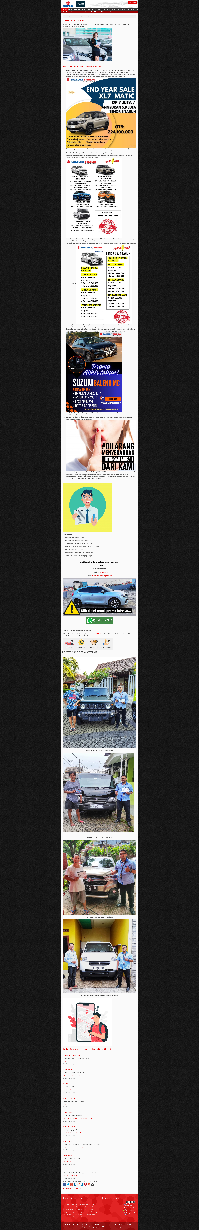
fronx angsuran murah (80, 1202)
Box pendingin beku (73, 1201)
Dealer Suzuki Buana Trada (73, 1225)
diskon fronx (66, 1202)
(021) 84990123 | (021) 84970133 (72, 1104)
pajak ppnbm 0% (71, 1212)
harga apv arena (73, 1206)
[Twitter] (68, 1185)
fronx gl (65, 1204)
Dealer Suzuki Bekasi (74, 20)
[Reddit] (78, 1185)
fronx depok (94, 1202)
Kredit (77, 11)
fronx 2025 (72, 1202)
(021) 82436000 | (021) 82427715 (72, 1132)
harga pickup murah (82, 1209)
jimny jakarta (74, 1211)
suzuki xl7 (72, 1217)
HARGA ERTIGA (89, 1206)
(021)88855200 (67, 1089)
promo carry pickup (86, 1212)
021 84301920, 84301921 (70, 1175)
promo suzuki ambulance (85, 1214)
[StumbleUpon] (89, 1185)
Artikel (111, 11)
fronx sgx (88, 1204)
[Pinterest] (85, 1185)
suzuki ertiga (86, 1216)
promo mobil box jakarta (68, 1214)
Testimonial (104, 11)
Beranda (65, 11)
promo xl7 (94, 1214)
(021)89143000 (67, 1161)
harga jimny (69, 1207)
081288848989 (103, 572)
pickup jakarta (78, 1212)
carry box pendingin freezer (89, 1201)
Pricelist (97, 11)
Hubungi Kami (132, 2)
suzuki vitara (66, 1217)
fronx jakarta (75, 1204)
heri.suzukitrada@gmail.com (102, 576)
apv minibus (66, 1201)
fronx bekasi (88, 1202)
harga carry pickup (81, 1206)
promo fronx (94, 1212)
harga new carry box (86, 1207)
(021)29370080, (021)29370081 (72, 1075)
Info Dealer (71, 11)
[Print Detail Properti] (92, 1185)
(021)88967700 (67, 1061)
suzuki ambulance (78, 1216)
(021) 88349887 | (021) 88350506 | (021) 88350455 (77, 1118)
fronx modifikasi (82, 1204)
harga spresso (91, 1209)
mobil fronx (89, 1211)
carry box (80, 1201)
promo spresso (77, 1214)
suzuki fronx (92, 1216)
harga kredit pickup (77, 1207)
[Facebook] (64, 1185)
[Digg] (75, 1185)
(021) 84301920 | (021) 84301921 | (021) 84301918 (77, 1147)
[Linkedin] (82, 1185)
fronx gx (69, 1204)
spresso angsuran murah (68, 1216)
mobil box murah (82, 1211)
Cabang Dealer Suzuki (86, 11)
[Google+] (71, 1185)
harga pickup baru (73, 1209)
